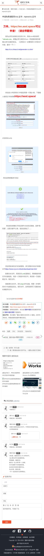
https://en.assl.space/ (23, 26)
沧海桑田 (12, 537)
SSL (21, 304)
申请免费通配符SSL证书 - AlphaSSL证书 (19, 17)
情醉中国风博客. (29, 540)
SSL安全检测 (9, 550)
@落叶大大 (15, 437)
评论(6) (31, 20)
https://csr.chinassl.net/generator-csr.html (19, 49)
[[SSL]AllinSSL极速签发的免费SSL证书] (32, 384)
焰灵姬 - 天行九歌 (14, 348)
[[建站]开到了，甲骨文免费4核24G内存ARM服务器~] (11, 365)
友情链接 (25, 537)
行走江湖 (22, 9)
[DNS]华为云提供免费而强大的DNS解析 (11, 385)
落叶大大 (12, 415)
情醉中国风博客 (10, 312)
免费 (14, 304)
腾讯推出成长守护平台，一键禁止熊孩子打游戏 (27, 350)
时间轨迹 (18, 537)
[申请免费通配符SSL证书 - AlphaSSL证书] (22, 88)
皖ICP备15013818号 (23, 543)
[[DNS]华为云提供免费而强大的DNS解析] (11, 380)
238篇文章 (30, 337)
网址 (4, 501)
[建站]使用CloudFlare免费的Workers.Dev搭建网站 (31, 374)
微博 (20, 340)
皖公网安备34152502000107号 (23, 546)
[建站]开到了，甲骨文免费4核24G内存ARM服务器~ (11, 374)
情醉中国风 (14, 9)
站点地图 (31, 537)
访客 (11, 407)
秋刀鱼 (11, 444)
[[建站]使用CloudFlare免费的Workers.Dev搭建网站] (32, 365)
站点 (38, 337)
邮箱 (4, 493)
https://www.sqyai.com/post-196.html (21, 307)
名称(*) (5, 486)
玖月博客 (19, 299)
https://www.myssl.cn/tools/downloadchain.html (21, 269)
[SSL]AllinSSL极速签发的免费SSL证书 (31, 392)
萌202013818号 (20, 550)
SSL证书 (20, 331)
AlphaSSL (28, 331)
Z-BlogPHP (32, 550)
